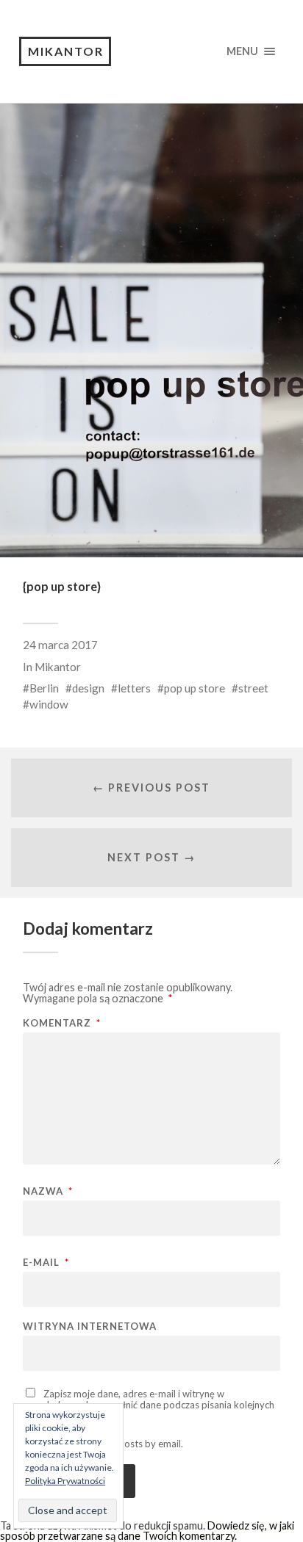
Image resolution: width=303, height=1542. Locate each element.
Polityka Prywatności (65, 1480)
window (48, 704)
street (253, 688)
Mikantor (66, 51)
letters (134, 688)
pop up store (194, 688)
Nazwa (48, 1191)
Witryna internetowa (90, 1326)
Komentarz (62, 1023)
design (88, 688)
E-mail (46, 1262)
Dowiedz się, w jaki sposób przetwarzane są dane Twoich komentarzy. (147, 1530)
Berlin (44, 688)
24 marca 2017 (60, 644)
